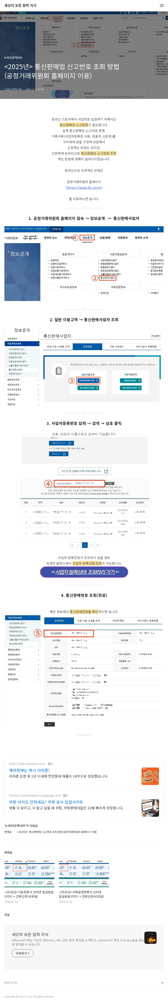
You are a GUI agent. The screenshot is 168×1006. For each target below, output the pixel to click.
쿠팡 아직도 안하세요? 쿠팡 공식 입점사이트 (46, 801)
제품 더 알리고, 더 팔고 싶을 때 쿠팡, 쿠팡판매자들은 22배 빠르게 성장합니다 (66, 807)
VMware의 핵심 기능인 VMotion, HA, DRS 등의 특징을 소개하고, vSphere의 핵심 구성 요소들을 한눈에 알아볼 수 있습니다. (78, 942)
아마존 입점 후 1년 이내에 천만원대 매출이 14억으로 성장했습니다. (58, 775)
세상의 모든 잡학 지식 (20, 5)
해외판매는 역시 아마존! (29, 770)
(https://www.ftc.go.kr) (84, 187)
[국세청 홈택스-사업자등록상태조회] (84, 572)
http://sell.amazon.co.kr (27, 764)
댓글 (7, 915)
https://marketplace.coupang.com (35, 795)
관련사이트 (11, 982)
